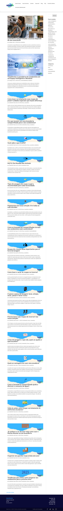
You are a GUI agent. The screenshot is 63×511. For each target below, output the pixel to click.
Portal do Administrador (20, 7)
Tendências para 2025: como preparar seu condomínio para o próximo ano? (23, 478)
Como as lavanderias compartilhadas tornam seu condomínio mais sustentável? (24, 228)
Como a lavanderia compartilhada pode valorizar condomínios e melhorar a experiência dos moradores (52, 48)
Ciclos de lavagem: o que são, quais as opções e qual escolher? (25, 340)
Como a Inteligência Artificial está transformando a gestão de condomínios (52, 24)
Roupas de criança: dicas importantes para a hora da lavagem (24, 250)
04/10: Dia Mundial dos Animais (19, 163)
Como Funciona (25, 3)
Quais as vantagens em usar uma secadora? (23, 363)
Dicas (19, 42)
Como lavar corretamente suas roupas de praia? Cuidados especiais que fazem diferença (25, 100)
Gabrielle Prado (12, 102)
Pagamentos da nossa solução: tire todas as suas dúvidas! (23, 206)
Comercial (37, 3)
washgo (10, 42)
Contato (32, 3)
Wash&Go (23, 42)
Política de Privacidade (37, 509)
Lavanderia (26, 102)
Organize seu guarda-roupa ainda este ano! (23, 456)
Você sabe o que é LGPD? (17, 143)
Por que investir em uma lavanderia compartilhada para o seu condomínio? (22, 122)
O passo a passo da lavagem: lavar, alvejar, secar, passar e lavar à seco (23, 294)
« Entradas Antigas (10, 492)
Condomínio (24, 124)
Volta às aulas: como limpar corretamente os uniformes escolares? (24, 409)
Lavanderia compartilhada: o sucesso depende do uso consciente (24, 39)
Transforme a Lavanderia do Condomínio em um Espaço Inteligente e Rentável (24, 77)
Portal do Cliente (51, 3)
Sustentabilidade (24, 80)
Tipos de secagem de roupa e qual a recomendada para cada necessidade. (21, 184)
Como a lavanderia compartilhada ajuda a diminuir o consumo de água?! (23, 385)
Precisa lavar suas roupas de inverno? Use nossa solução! (23, 317)
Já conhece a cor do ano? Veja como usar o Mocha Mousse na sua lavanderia (23, 432)
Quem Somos (18, 3)
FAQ (45, 3)
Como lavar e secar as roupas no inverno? (23, 272)
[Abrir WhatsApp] (60, 508)
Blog (42, 3)
